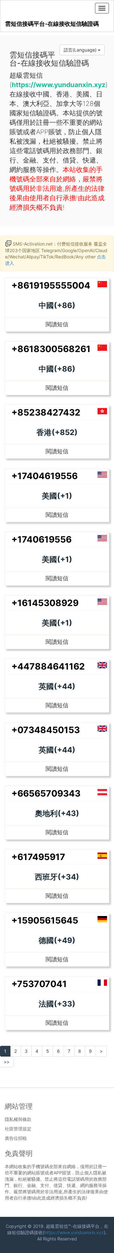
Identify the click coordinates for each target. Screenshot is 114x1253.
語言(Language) (81, 49)
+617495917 (38, 857)
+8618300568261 (51, 349)
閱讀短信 (57, 324)
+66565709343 (45, 793)
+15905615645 (44, 920)
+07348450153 (45, 730)
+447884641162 (48, 666)
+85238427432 (45, 412)
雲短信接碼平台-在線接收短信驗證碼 (52, 23)
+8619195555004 (50, 285)
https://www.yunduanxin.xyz (74, 1232)
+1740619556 (41, 539)
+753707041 (39, 984)
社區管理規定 (18, 1128)
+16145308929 (45, 603)
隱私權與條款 (18, 1119)
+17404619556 (44, 476)
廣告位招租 (16, 1138)
